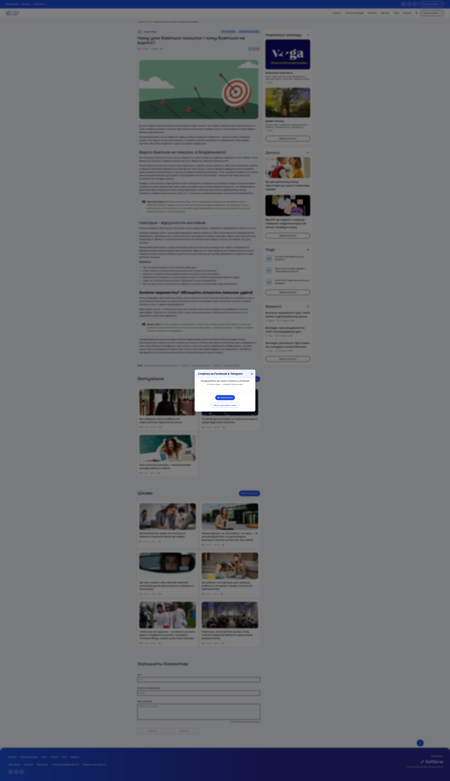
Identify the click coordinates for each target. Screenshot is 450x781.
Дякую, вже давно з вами (225, 405)
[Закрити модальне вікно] (252, 374)
